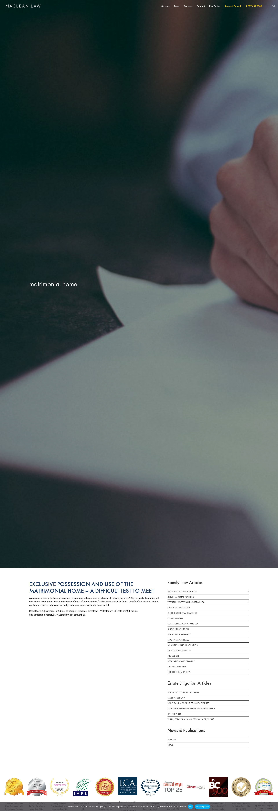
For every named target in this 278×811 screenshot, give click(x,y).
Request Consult (233, 6)
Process (188, 6)
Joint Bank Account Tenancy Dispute (188, 703)
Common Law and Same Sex (183, 623)
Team (177, 6)
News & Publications (186, 730)
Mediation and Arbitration (183, 645)
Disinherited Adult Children (183, 692)
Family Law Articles (185, 582)
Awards (172, 739)
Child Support (175, 618)
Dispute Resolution (178, 629)
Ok (190, 806)
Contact (201, 6)
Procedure (173, 656)
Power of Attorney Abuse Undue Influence (191, 708)
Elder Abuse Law (176, 697)
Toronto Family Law (179, 672)
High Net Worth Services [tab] (182, 591)
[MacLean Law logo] (23, 6)
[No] (274, 806)
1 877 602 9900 (254, 6)
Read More (35, 611)
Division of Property (179, 634)
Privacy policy (202, 806)
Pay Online (214, 6)
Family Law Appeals (178, 640)
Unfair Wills (174, 714)
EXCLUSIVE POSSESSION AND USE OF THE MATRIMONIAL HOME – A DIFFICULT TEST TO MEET (91, 587)
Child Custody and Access (182, 613)
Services (165, 6)
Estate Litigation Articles (189, 683)
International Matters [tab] (181, 596)
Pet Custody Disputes (179, 650)
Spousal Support (177, 666)
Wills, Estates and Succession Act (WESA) (191, 719)
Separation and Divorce (181, 661)
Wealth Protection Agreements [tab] (186, 602)
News (170, 745)
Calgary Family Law (179, 607)
